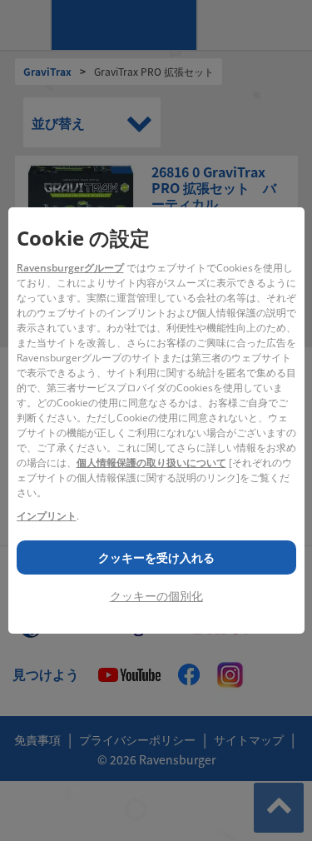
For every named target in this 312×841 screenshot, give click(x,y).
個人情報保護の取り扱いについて (151, 462)
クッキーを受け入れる (156, 557)
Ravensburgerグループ (70, 268)
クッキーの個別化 (156, 596)
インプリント (47, 516)
